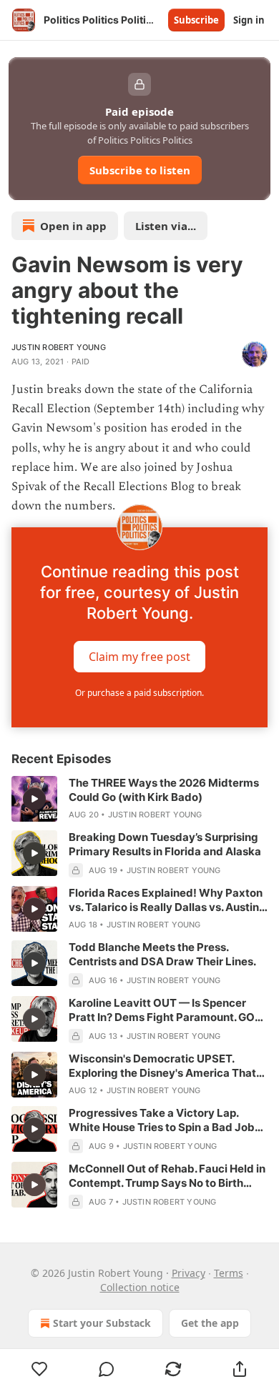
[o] (34, 798)
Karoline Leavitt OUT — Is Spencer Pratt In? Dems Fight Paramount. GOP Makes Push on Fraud (165, 1010)
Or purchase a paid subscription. (139, 693)
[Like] (39, 1369)
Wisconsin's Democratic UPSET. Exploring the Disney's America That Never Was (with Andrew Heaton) (162, 1066)
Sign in (249, 20)
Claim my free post (139, 656)
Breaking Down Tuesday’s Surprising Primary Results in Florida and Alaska (165, 844)
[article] (139, 799)
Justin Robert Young (58, 347)
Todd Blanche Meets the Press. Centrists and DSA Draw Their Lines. (162, 954)
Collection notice (140, 1287)
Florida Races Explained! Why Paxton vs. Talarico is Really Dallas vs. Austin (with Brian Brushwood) (166, 900)
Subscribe (196, 20)
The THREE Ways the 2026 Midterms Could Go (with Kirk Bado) (164, 790)
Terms (228, 1273)
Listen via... (165, 226)
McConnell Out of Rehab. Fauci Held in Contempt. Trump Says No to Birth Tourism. (167, 1176)
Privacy (188, 1273)
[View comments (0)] (106, 1369)
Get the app (210, 1323)
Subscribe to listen (139, 170)
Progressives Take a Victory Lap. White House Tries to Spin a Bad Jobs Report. (164, 1120)
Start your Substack (102, 1323)
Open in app (73, 226)
